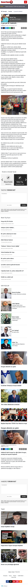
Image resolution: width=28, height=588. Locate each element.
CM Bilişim (5, 586)
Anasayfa (5, 11)
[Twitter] (4, 28)
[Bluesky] (6, 28)
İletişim (14, 575)
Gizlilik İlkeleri (20, 575)
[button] (22, 28)
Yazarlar (10, 11)
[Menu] (25, 2)
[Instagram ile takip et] (17, 581)
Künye (10, 575)
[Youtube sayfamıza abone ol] (14, 581)
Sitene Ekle (13, 577)
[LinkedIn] (8, 28)
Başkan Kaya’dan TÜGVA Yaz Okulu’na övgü (15, 6)
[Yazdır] (14, 28)
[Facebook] (2, 28)
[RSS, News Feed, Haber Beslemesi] (20, 581)
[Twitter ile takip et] (10, 581)
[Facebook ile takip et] (7, 581)
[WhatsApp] (10, 28)
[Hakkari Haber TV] (7, 2)
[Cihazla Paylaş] (12, 28)
